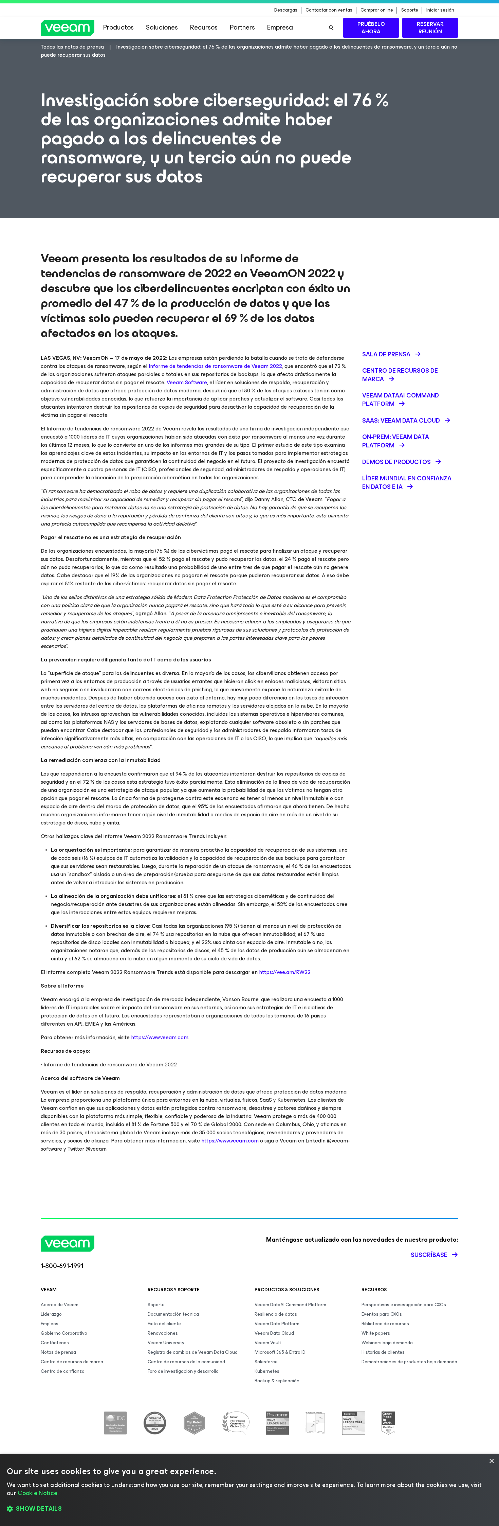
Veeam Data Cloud (274, 1333)
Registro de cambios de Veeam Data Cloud (193, 1352)
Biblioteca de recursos (385, 1324)
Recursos (204, 27)
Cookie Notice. (38, 1493)
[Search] (331, 28)
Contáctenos (55, 1343)
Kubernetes (267, 1371)
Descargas (285, 10)
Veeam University (166, 1343)
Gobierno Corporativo (64, 1333)
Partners (242, 27)
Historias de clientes (383, 1352)
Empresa (280, 27)
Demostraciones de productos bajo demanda (409, 1362)
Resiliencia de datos (276, 1314)
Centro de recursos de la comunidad (186, 1362)
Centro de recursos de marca (72, 1362)
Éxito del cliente (164, 1324)
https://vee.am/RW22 (285, 972)
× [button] (491, 1461)
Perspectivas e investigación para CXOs (404, 1305)
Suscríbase (429, 1255)
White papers (376, 1333)
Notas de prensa (58, 1352)
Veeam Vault (268, 1343)
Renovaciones (163, 1333)
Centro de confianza (63, 1371)
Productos (118, 27)
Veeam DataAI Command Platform (290, 1305)
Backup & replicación (277, 1381)
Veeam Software (187, 382)
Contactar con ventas (329, 10)
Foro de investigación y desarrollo (183, 1371)
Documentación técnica (173, 1314)
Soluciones (162, 27)
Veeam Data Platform (277, 1324)
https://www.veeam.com (159, 1037)
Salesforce (266, 1362)
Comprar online (377, 10)
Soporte (409, 10)
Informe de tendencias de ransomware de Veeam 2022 (215, 366)
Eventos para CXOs (382, 1314)
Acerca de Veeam (59, 1305)
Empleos (49, 1324)
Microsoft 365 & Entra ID (280, 1352)
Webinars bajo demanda (387, 1343)
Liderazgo (51, 1314)
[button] (249, 1509)
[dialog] (249, 1490)
